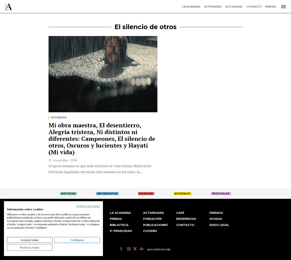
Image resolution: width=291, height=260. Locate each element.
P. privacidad (121, 231)
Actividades (213, 6)
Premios (216, 213)
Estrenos (59, 117)
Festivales (221, 193)
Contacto (254, 6)
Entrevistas (107, 193)
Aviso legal (219, 225)
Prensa (270, 6)
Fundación (152, 219)
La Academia (191, 6)
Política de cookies (88, 206)
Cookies (150, 231)
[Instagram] (129, 249)
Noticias (68, 193)
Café (180, 213)
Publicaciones (155, 225)
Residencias (186, 219)
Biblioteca (119, 225)
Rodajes (146, 193)
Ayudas (215, 219)
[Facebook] (122, 249)
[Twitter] (135, 249)
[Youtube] (142, 249)
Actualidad (233, 6)
